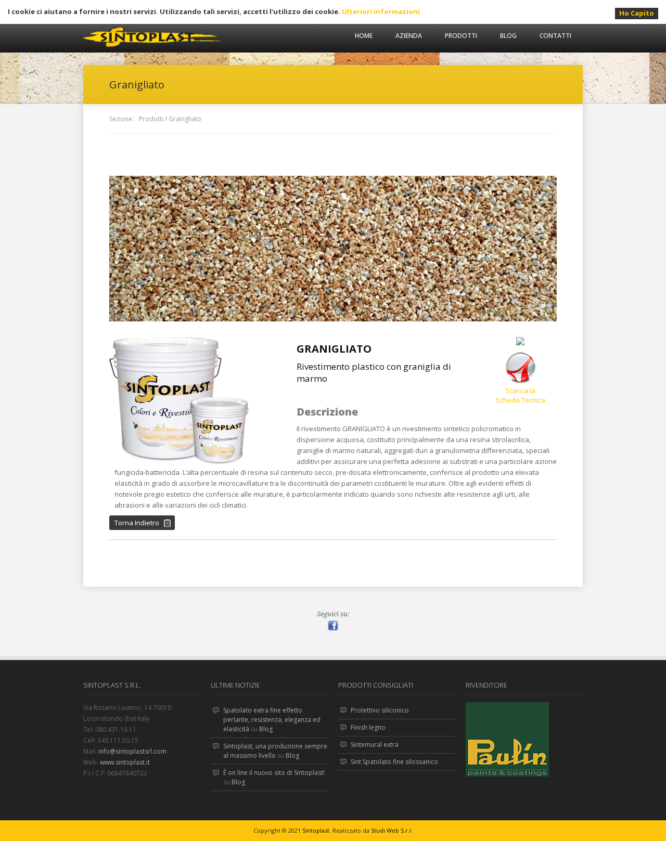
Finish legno (368, 727)
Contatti (555, 35)
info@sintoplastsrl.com (132, 751)
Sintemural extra (375, 744)
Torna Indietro (136, 522)
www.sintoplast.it (125, 762)
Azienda (408, 35)
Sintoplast (315, 830)
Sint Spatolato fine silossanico (394, 761)
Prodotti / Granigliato (170, 118)
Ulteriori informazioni (381, 11)
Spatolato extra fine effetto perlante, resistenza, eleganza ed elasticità (272, 719)
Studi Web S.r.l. (392, 830)
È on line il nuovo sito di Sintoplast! (274, 772)
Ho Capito (636, 13)
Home (364, 35)
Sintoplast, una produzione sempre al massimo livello (275, 751)
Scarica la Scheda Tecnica (520, 395)
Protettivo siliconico (380, 710)
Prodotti (461, 35)
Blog (508, 35)
